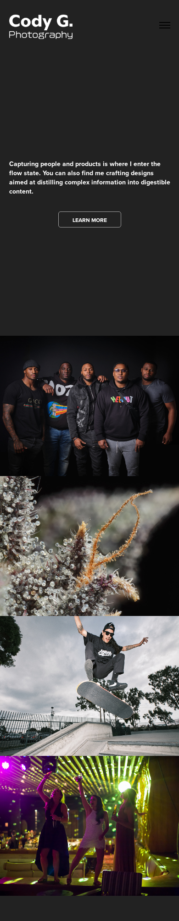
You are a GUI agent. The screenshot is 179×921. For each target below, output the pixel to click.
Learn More (90, 220)
